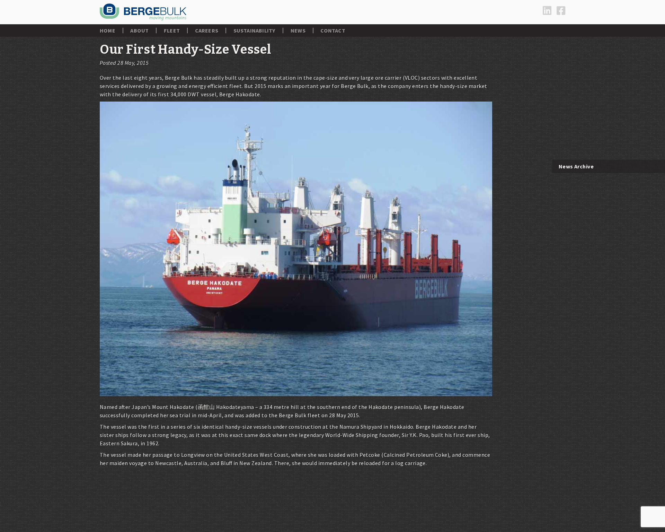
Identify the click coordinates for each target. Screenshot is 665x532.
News (298, 30)
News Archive (576, 166)
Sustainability (254, 30)
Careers (206, 30)
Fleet (172, 30)
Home (107, 30)
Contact (332, 30)
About (139, 30)
